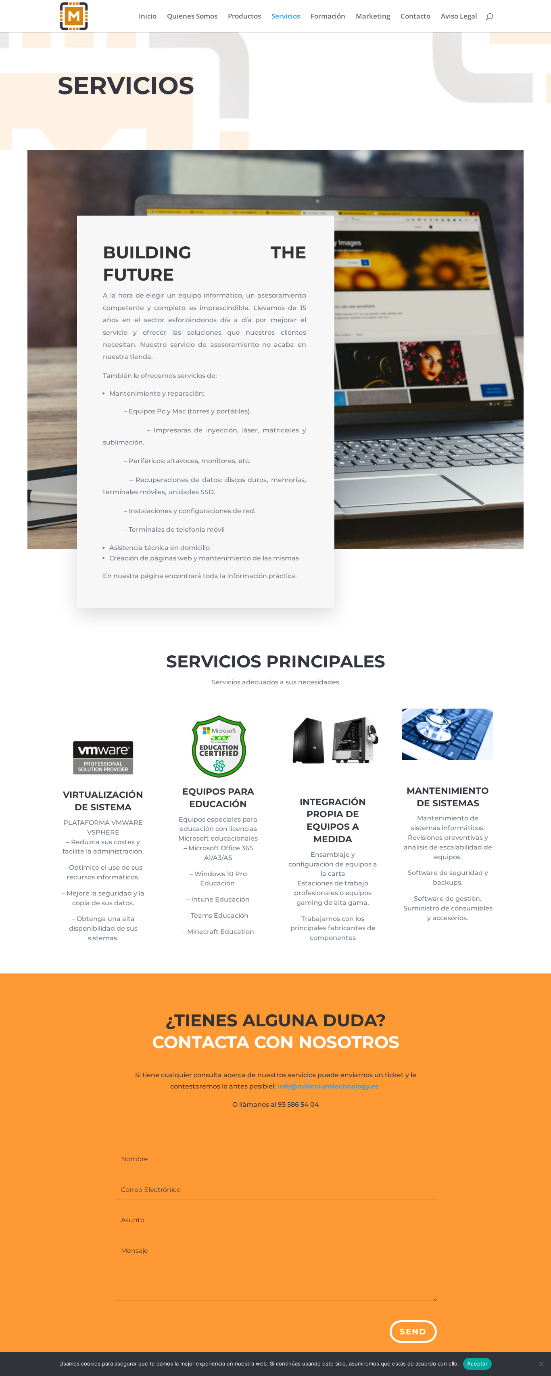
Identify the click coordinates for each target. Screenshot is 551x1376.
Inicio (148, 17)
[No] (541, 1364)
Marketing (373, 17)
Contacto (415, 17)
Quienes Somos (192, 17)
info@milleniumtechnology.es (328, 1086)
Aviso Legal (459, 17)
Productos (244, 17)
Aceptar (477, 1363)
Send (413, 1331)
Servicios (285, 17)
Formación (328, 17)
